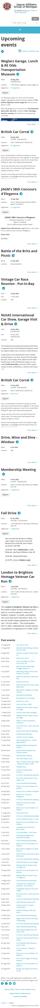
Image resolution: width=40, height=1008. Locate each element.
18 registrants (15, 145)
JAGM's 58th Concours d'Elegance (18, 191)
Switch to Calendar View (30, 51)
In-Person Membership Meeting (27, 775)
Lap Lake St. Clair (22, 645)
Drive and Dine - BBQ (24, 704)
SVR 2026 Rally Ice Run (24, 759)
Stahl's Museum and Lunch (25, 902)
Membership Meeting (18, 470)
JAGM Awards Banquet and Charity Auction (26, 751)
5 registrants (14, 490)
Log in (35, 19)
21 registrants (15, 207)
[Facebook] (2, 983)
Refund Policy (30, 989)
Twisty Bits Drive (22, 813)
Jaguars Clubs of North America (26, 11)
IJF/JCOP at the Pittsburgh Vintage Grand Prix (25, 667)
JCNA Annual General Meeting (26, 731)
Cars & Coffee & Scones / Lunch (27, 819)
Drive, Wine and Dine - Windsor (19, 439)
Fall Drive (9, 513)
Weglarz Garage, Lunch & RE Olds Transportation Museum (19, 67)
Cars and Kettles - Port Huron (26, 832)
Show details (31, 124)
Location (4, 85)
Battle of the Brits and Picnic (19, 253)
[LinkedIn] (10, 983)
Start (2, 294)
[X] (6, 983)
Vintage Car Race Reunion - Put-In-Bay (17, 281)
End (2, 297)
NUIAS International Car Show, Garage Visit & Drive (19, 319)
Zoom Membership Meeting (26, 783)
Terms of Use (20, 989)
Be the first (14, 394)
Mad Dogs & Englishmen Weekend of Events (25, 836)
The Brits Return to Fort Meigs (27, 862)
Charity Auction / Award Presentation (24, 906)
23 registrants (15, 88)
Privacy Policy (9, 989)
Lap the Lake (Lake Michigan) (26, 712)
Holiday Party (21, 767)
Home (4, 1003)
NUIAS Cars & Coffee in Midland (27, 791)
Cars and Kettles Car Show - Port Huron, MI (26, 662)
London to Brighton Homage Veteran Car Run (18, 576)
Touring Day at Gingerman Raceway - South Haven (25, 885)
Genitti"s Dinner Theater (24, 737)
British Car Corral (15, 132)
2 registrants (14, 597)
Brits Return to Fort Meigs (25, 698)
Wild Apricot (22, 1005)
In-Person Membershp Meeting (27, 935)
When (3, 80)
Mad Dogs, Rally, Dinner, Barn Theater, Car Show (27, 672)
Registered (4, 88)
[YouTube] (14, 983)
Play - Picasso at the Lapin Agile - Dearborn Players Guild (27, 763)
